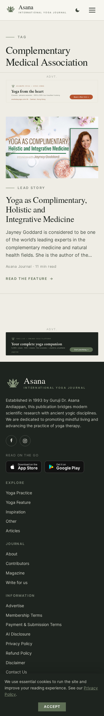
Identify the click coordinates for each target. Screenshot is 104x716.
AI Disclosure (18, 633)
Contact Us (16, 671)
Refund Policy (19, 653)
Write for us (16, 582)
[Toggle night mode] (77, 10)
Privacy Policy (19, 643)
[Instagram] (25, 440)
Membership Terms (24, 615)
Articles (13, 530)
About (11, 553)
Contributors (17, 563)
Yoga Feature (18, 502)
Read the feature (26, 279)
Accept (52, 706)
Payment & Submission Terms (34, 624)
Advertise (15, 605)
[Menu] (92, 10)
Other (11, 521)
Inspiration (15, 511)
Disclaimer (15, 662)
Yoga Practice (19, 492)
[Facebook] (11, 440)
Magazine (15, 572)
